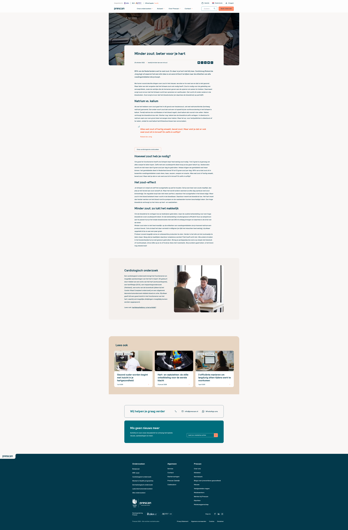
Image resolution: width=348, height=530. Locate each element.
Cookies (211, 521)
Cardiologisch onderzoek (141, 477)
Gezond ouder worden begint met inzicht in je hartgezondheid (132, 377)
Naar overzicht (131, 18)
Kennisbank (198, 477)
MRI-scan (135, 473)
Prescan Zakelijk (173, 481)
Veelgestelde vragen (202, 488)
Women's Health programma (142, 481)
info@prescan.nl (190, 411)
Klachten (197, 500)
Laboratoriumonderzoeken (142, 489)
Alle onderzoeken (138, 493)
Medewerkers (199, 492)
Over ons (197, 469)
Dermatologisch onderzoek (142, 485)
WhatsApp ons (212, 411)
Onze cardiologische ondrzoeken (148, 149)
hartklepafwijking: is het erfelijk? (144, 307)
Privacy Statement (182, 521)
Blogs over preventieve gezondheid (207, 481)
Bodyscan (136, 469)
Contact (170, 473)
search (215, 9)
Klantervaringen (173, 477)
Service (170, 469)
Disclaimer (220, 521)
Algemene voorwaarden (198, 521)
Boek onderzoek (226, 9)
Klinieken (197, 473)
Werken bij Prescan (201, 496)
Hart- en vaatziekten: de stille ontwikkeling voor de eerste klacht (173, 377)
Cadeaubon (171, 484)
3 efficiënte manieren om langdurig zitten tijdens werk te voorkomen (214, 377)
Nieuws (196, 484)
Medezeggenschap (201, 504)
